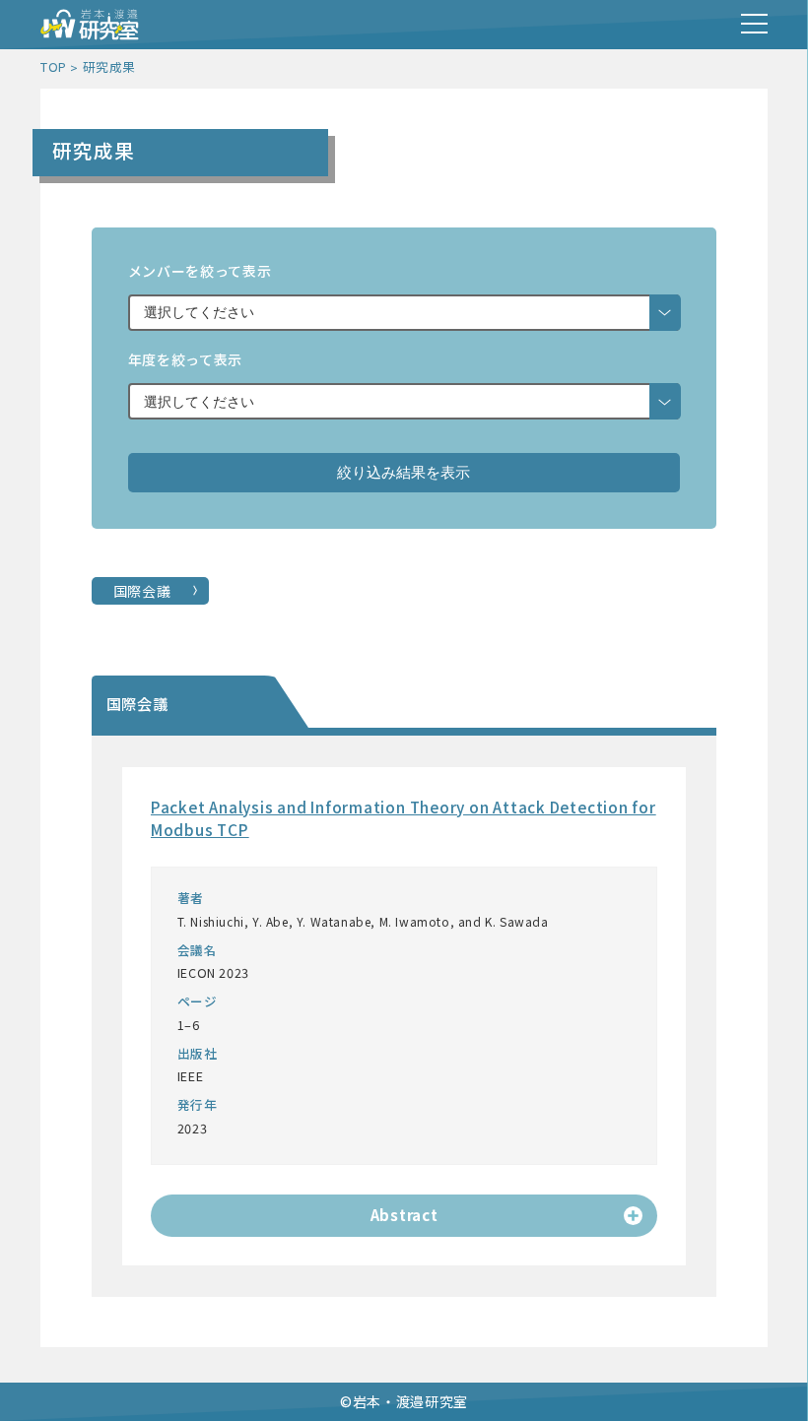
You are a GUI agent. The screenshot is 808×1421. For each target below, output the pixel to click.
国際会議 (142, 591)
